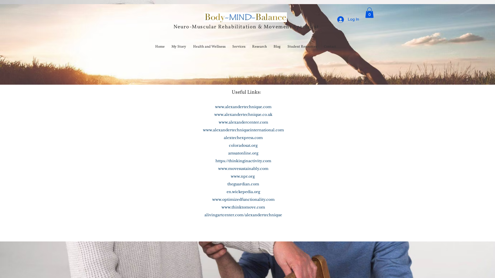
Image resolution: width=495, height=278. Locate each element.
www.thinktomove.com (243, 207)
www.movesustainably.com (243, 168)
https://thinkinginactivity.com (243, 161)
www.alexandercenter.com (243, 122)
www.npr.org (243, 176)
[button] (369, 12)
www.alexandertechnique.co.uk (243, 114)
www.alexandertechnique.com (243, 107)
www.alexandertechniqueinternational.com (243, 130)
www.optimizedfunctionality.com (243, 199)
